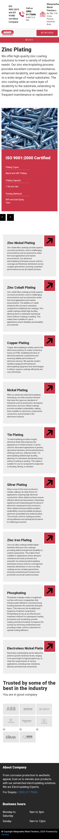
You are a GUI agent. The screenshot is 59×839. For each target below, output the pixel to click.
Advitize (5, 834)
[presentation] (10, 217)
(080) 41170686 (31, 13)
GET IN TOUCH (47, 32)
